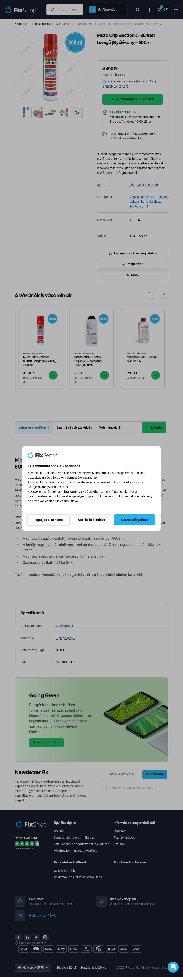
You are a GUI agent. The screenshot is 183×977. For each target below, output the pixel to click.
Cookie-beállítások (91, 520)
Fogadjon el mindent (48, 520)
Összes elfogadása (134, 520)
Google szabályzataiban (44, 487)
